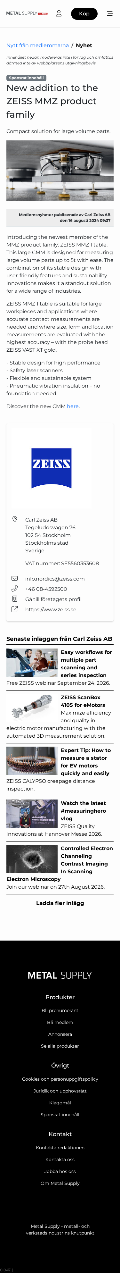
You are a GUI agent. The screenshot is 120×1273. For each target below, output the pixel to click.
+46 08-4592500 (46, 589)
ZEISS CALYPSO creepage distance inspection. (58, 769)
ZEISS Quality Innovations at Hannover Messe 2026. (56, 818)
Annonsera (60, 1034)
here (73, 406)
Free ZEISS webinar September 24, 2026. (59, 667)
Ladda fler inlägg (60, 903)
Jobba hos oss (60, 1171)
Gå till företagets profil (53, 599)
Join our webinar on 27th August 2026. (59, 867)
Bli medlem (60, 1022)
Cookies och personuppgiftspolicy (60, 1079)
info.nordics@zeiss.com (55, 579)
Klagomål (60, 1103)
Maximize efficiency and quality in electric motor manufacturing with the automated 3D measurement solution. (58, 716)
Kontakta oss (60, 1159)
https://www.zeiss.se (50, 610)
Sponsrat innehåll (60, 1115)
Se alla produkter (60, 1046)
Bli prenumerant (60, 1010)
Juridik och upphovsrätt (60, 1091)
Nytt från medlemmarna (37, 45)
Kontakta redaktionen (60, 1148)
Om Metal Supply (60, 1183)
